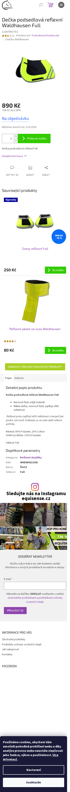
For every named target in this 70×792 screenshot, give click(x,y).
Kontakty (7, 654)
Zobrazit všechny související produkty (35, 366)
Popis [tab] (8, 378)
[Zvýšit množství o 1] (16, 136)
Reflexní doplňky (31, 458)
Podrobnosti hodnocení (45, 36)
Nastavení (33, 770)
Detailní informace (12, 156)
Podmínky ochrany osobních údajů (21, 644)
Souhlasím (33, 782)
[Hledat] (41, 5)
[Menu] (61, 5)
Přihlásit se (15, 610)
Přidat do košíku (36, 138)
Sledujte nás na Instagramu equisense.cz (36, 496)
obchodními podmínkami (22, 598)
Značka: (17, 39)
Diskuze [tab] (19, 378)
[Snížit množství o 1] (16, 140)
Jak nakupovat (10, 649)
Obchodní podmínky (13, 639)
